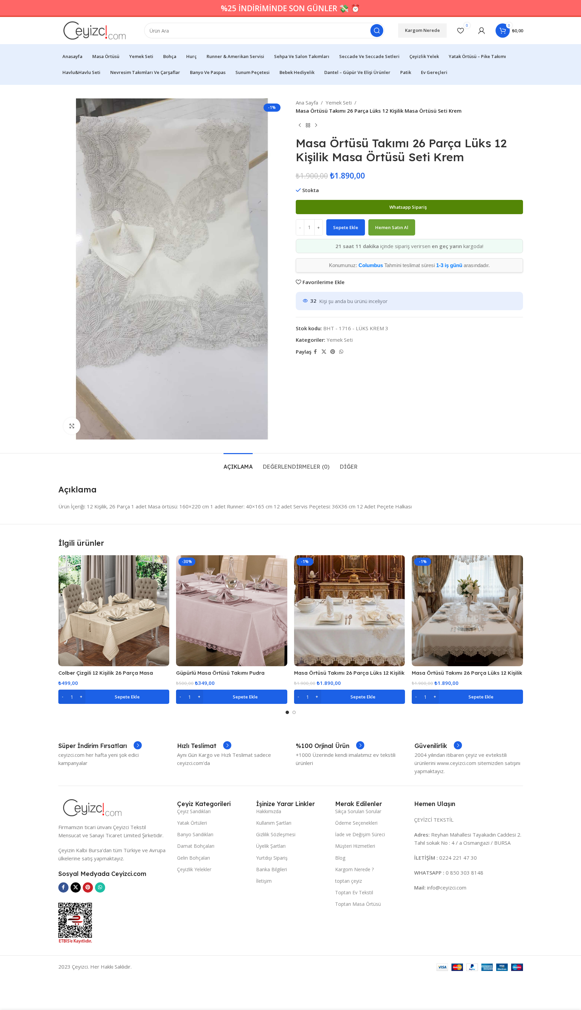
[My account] (481, 30)
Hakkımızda (268, 811)
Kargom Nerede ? (354, 869)
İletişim (264, 881)
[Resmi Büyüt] (71, 425)
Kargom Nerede (422, 30)
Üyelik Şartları (271, 846)
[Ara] (376, 30)
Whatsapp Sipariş (408, 207)
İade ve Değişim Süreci (360, 834)
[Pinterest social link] (332, 351)
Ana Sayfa (307, 102)
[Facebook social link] (315, 351)
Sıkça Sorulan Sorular (358, 811)
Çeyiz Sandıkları (194, 811)
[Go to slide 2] (294, 712)
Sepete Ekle (345, 227)
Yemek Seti (339, 102)
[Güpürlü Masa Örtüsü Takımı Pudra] (231, 611)
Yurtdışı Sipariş (272, 858)
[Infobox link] (100, 746)
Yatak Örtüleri (192, 823)
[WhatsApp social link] (341, 351)
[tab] (238, 463)
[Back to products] (308, 125)
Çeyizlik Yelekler (194, 869)
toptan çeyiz (348, 881)
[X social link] (323, 351)
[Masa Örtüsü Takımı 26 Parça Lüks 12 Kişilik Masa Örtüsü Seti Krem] (349, 611)
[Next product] (316, 125)
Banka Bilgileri (271, 869)
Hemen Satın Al (391, 227)
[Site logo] (94, 29)
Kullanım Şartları (273, 823)
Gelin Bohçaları (193, 858)
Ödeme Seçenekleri (356, 823)
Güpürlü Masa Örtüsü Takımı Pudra (220, 673)
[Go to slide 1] (287, 712)
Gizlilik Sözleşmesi (275, 834)
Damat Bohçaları (195, 846)
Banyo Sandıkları (195, 834)
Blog (340, 858)
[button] (114, 697)
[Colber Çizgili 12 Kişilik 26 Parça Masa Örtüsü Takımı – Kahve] (114, 611)
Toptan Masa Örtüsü (358, 904)
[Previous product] (300, 125)
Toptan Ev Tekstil (354, 892)
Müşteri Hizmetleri (355, 846)
